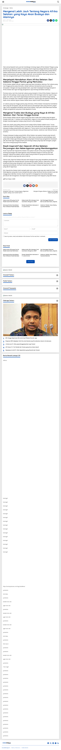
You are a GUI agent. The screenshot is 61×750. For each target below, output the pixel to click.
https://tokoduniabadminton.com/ (11, 387)
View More (30, 261)
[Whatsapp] (56, 20)
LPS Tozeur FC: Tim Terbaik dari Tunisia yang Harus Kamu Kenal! (22, 347)
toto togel (5, 372)
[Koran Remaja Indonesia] (30, 1)
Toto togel (6, 667)
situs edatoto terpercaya (9, 379)
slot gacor (5, 433)
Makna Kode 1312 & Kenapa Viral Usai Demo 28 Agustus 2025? (30, 201)
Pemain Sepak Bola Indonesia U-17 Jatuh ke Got (30, 205)
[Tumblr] (33, 185)
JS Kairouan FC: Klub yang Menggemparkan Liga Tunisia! (20, 344)
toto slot (5, 398)
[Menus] (3, 2)
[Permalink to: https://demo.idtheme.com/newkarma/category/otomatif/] (57, 275)
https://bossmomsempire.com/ (11, 368)
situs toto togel (7, 383)
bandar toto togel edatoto (10, 375)
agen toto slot (6, 605)
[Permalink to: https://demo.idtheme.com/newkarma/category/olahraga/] (57, 301)
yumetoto (5, 555)
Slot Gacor (5, 644)
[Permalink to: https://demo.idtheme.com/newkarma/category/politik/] (57, 281)
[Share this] (48, 20)
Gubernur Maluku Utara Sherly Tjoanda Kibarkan (48, 205)
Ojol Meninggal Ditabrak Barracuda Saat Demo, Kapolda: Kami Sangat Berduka (49, 201)
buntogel (5, 391)
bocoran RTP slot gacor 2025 (10, 425)
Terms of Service (15, 747)
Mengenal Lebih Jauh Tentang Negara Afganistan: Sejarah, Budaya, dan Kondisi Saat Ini (16, 191)
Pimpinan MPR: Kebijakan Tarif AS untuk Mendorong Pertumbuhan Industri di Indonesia (28, 341)
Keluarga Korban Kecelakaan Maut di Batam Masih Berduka (11, 205)
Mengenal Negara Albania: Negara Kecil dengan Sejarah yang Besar (45, 191)
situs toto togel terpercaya (10, 410)
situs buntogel (6, 418)
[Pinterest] (30, 185)
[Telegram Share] (53, 20)
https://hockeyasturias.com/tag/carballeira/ (14, 586)
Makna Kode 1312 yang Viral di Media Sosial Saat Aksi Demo (11, 201)
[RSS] (36, 185)
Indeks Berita (25, 747)
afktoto (5, 360)
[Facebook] (24, 185)
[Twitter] (27, 185)
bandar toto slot (7, 601)
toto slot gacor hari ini (8, 402)
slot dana (5, 594)
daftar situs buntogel (8, 421)
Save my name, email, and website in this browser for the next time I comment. (24, 236)
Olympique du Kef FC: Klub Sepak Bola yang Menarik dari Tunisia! (22, 350)
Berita (4, 21)
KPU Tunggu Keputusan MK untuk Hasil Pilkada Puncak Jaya (21, 338)
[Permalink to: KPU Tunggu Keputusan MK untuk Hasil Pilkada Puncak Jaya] (30, 320)
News (7, 21)
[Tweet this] (51, 20)
